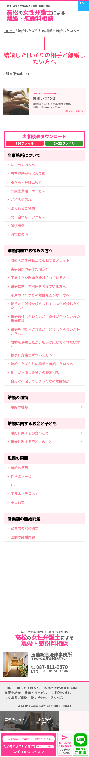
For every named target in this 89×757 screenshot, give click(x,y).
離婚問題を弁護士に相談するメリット (40, 260)
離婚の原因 (19, 467)
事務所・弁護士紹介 (26, 182)
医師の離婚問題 (23, 537)
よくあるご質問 (23, 208)
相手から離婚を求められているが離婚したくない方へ (45, 305)
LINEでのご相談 (81, 744)
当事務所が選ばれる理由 (30, 173)
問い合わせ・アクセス (28, 217)
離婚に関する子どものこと (31, 441)
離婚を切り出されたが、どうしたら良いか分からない (45, 331)
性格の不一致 (21, 476)
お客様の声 (19, 234)
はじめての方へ (23, 164)
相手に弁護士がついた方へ (31, 354)
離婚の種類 (19, 407)
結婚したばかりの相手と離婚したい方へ (42, 363)
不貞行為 (18, 502)
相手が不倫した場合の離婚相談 (35, 372)
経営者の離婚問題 (24, 528)
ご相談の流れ (21, 199)
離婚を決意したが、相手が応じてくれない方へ (45, 344)
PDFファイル (25, 143)
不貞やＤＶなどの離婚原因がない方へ (40, 295)
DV (13, 485)
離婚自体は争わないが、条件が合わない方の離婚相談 (45, 318)
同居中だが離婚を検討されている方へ (40, 277)
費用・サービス (36, 692)
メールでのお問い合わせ (65, 744)
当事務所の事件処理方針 (30, 268)
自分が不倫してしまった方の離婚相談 (40, 381)
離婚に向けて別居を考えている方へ (38, 286)
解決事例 (18, 225)
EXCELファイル (64, 143)
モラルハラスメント (26, 493)
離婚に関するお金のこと (30, 432)
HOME (9, 31)
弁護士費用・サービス (28, 190)
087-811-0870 (28, 744)
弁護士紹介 (13, 692)
